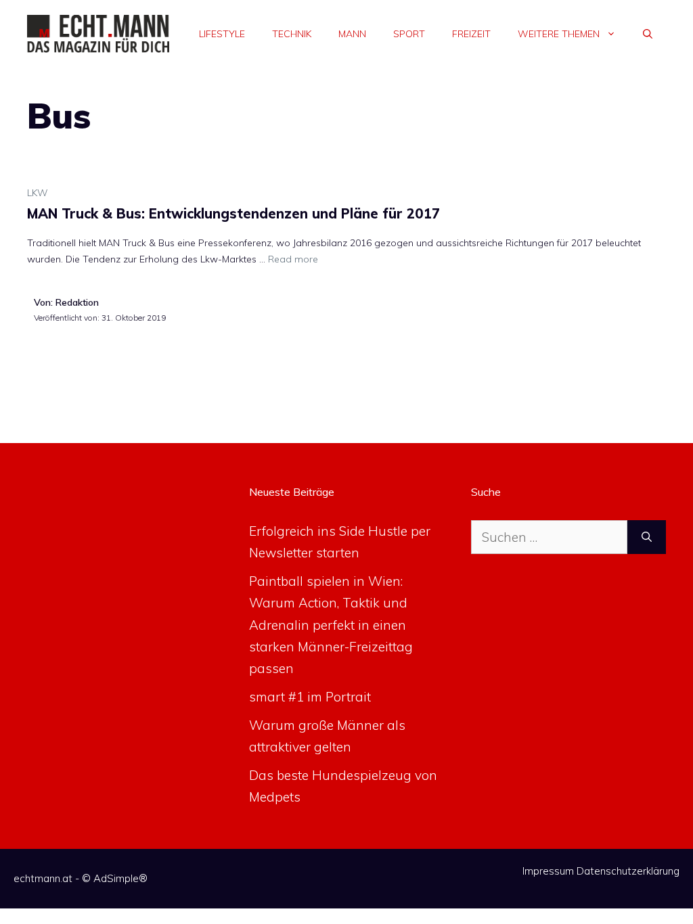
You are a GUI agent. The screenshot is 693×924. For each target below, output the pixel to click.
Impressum (548, 870)
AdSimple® (120, 878)
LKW (37, 193)
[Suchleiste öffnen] (647, 34)
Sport (409, 34)
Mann (352, 34)
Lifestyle (222, 34)
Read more (293, 259)
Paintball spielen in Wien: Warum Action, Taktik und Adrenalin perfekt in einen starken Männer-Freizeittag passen (331, 624)
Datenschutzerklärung (628, 870)
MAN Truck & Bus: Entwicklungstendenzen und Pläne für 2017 (233, 213)
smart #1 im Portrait (310, 697)
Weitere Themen (559, 34)
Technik (291, 34)
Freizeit (471, 34)
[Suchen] (646, 537)
